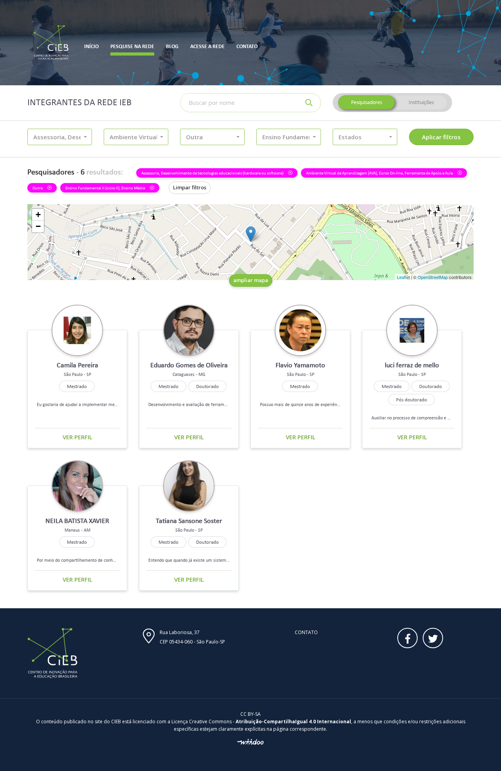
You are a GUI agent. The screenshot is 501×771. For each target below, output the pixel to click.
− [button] (38, 226)
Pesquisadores (366, 102)
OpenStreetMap (433, 277)
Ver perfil (77, 437)
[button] (59, 137)
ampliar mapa (250, 280)
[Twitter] (433, 638)
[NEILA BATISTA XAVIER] (251, 234)
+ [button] (38, 214)
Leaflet (403, 277)
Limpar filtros (189, 187)
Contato (306, 632)
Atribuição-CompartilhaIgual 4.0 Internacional (293, 721)
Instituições (421, 102)
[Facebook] (407, 638)
